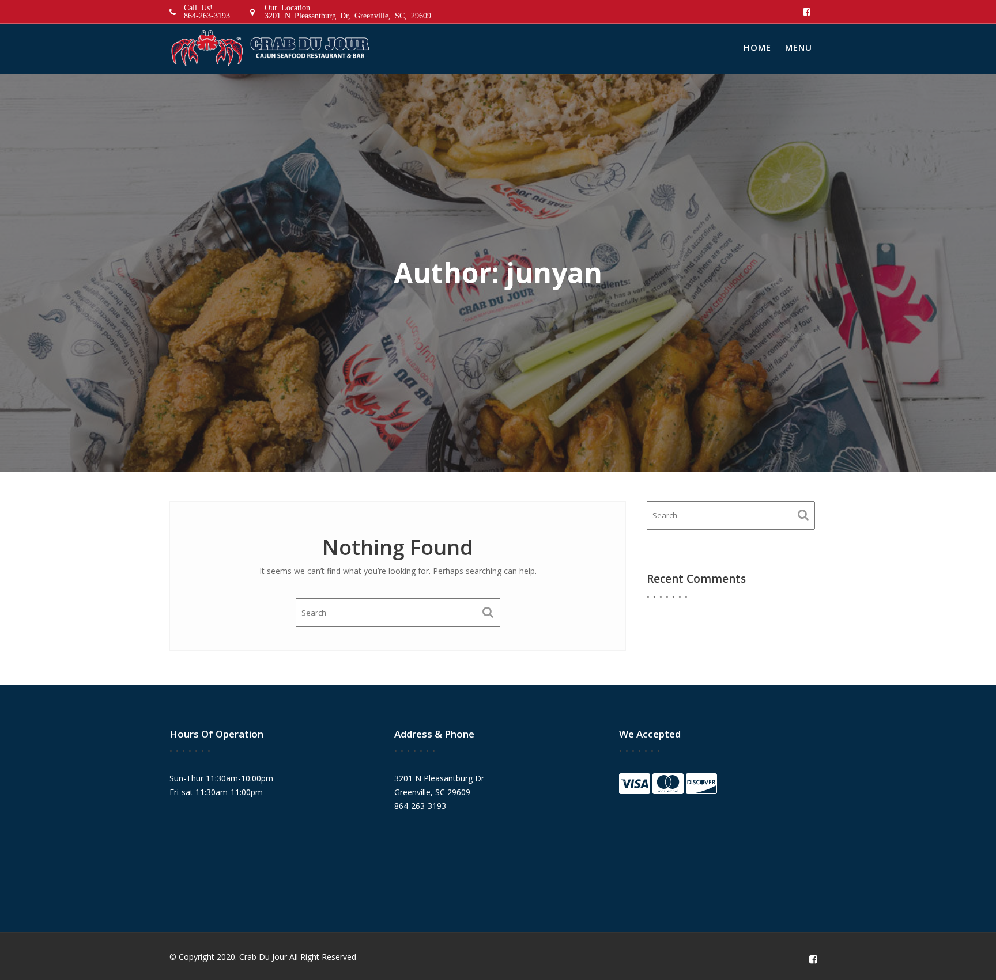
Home (757, 47)
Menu (798, 47)
